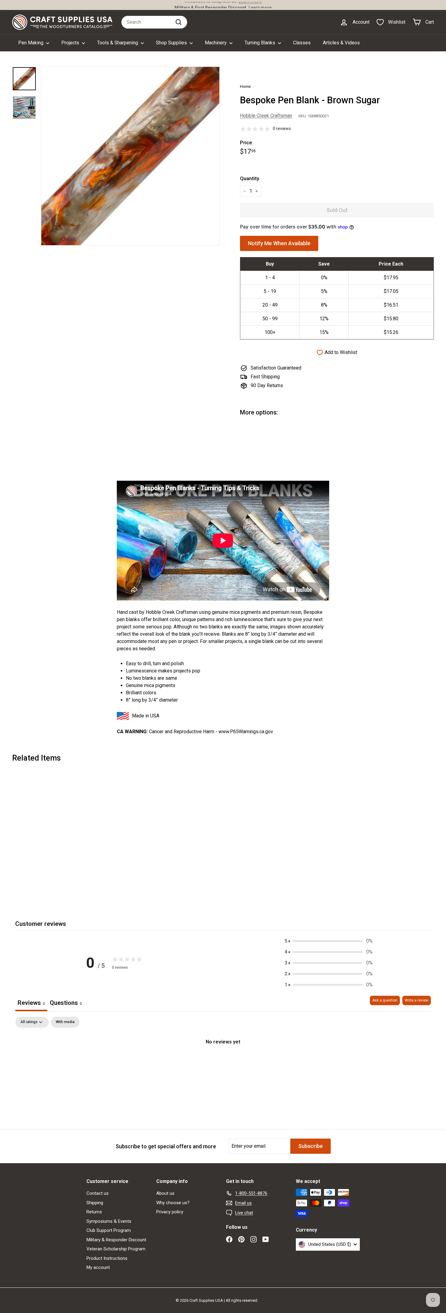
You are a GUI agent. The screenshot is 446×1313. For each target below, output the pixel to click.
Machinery (216, 43)
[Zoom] (130, 156)
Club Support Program (108, 1230)
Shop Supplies (172, 43)
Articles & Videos (341, 43)
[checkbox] (65, 1022)
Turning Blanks (260, 43)
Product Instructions (106, 1258)
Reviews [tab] (31, 1002)
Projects (70, 43)
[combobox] (154, 22)
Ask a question (384, 1000)
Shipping (94, 1202)
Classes (302, 43)
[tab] (65, 1003)
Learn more (260, 4)
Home (245, 86)
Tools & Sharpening (118, 43)
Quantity (249, 178)
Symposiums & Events (108, 1221)
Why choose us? (173, 1202)
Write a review (416, 1000)
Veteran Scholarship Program (115, 1249)
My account (98, 1267)
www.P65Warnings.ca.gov (245, 731)
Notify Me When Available (279, 243)
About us (165, 1193)
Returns (94, 1212)
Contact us (97, 1193)
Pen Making (31, 43)
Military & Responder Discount (116, 1240)
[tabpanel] (223, 1062)
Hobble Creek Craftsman (266, 116)
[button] (329, 941)
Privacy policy (169, 1212)
